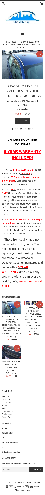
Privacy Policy (7, 411)
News (4, 408)
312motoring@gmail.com (11, 451)
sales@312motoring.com (11, 442)
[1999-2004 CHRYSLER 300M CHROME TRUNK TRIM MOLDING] (11, 352)
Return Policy (7, 417)
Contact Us (6, 402)
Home (4, 405)
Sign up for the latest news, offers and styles (19, 463)
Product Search (8, 414)
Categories (6, 399)
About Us (5, 396)
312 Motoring (21, 482)
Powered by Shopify (33, 482)
